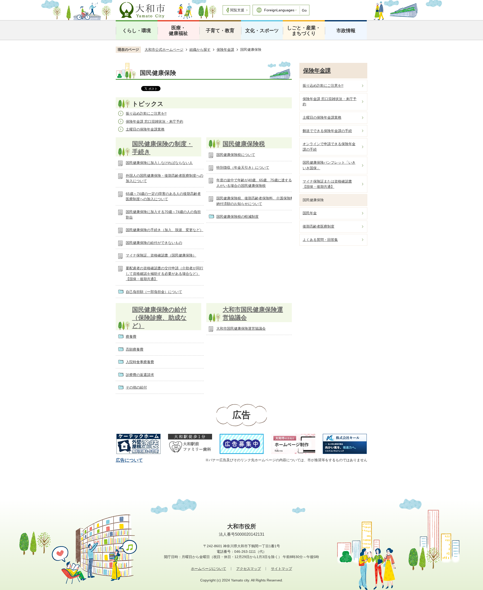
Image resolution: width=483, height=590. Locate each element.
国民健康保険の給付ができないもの (154, 243)
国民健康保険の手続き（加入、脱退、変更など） (164, 230)
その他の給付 (136, 387)
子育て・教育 (220, 30)
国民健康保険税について (235, 155)
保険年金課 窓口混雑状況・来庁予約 (154, 121)
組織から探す (200, 50)
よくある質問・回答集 (320, 240)
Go (304, 10)
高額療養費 (134, 349)
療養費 (131, 336)
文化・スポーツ (262, 30)
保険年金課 (225, 50)
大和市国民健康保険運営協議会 (241, 328)
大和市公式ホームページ (164, 50)
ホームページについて (208, 569)
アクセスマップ (248, 569)
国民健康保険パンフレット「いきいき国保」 (329, 165)
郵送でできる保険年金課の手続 (327, 131)
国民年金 (310, 213)
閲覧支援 (237, 10)
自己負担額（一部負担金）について (154, 292)
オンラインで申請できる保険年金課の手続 (329, 146)
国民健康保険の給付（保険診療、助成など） (159, 317)
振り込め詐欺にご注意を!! (146, 113)
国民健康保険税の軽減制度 (237, 217)
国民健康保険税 (244, 143)
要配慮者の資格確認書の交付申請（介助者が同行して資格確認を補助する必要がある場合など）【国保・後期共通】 (164, 273)
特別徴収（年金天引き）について (242, 167)
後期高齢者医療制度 (318, 226)
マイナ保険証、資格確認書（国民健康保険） (161, 255)
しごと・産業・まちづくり (303, 30)
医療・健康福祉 (178, 30)
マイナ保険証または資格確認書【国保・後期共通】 (327, 184)
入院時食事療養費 (140, 362)
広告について (129, 460)
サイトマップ (281, 569)
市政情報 (345, 30)
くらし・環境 (136, 30)
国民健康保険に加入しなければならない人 (159, 163)
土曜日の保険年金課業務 (145, 129)
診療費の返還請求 (140, 375)
